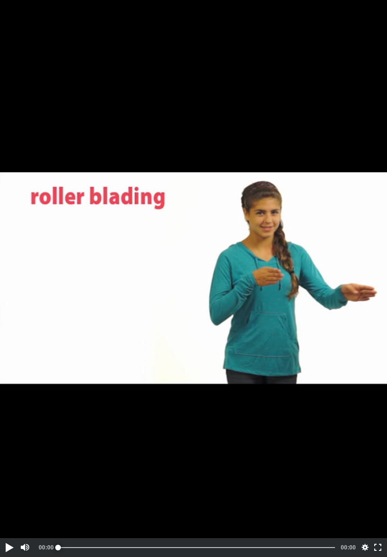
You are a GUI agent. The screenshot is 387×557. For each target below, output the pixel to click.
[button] (9, 547)
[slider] (196, 547)
